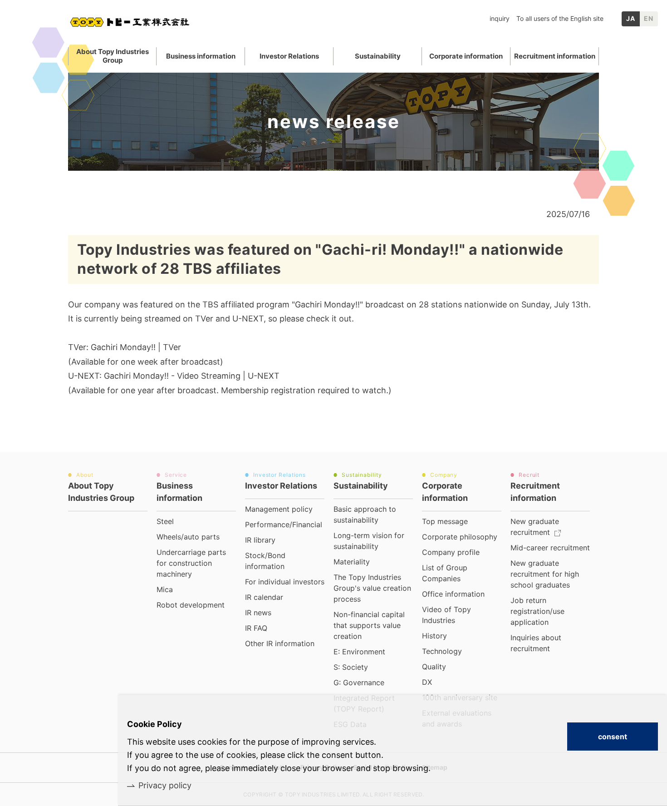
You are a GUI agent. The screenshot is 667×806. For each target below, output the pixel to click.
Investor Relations (289, 56)
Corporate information (466, 56)
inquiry (500, 18)
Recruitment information (554, 56)
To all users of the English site (559, 18)
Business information (200, 56)
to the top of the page (626, 476)
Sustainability (378, 56)
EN (648, 18)
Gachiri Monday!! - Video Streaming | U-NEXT (192, 376)
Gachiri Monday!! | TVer (136, 347)
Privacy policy (164, 785)
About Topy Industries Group (112, 55)
